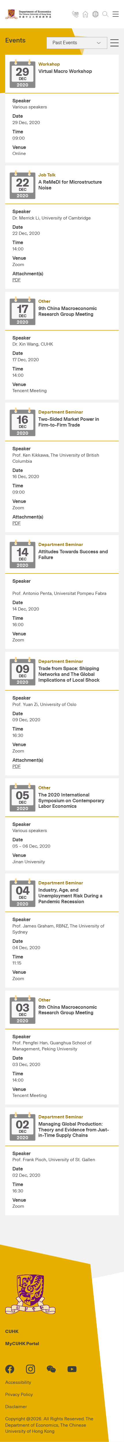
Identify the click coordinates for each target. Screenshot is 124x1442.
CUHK (11, 1331)
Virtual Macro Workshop (65, 71)
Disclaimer (16, 1406)
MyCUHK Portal (22, 1343)
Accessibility (18, 1382)
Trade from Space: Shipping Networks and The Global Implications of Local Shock (68, 674)
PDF (16, 280)
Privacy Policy (19, 1394)
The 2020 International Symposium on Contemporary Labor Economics (71, 801)
